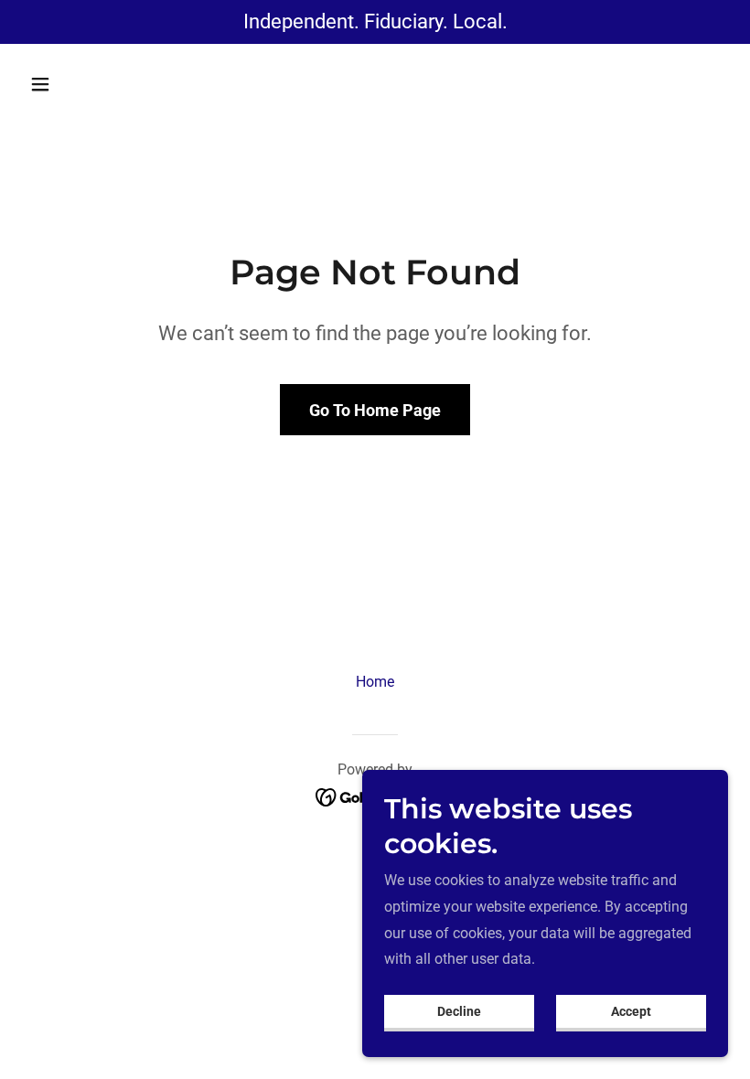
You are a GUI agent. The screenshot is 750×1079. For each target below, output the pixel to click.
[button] (75, 84)
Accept (631, 1011)
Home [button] (375, 681)
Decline (459, 1011)
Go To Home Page (375, 410)
